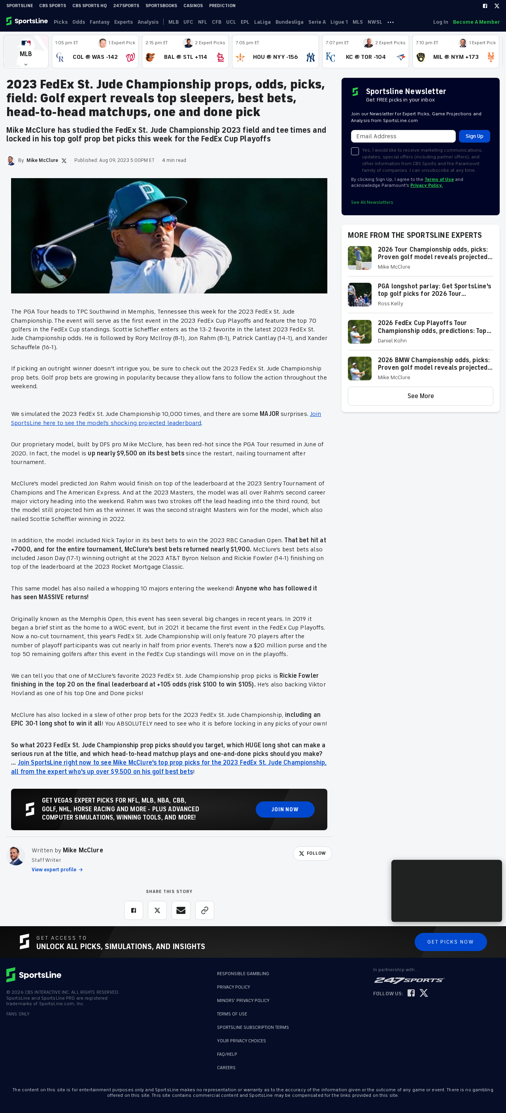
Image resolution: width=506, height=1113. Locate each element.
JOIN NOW (285, 809)
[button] (26, 51)
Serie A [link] (317, 22)
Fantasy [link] (100, 22)
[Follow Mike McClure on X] (64, 161)
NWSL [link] (375, 22)
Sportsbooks (161, 6)
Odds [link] (78, 22)
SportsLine (19, 6)
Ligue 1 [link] (339, 22)
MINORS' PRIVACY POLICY (243, 1001)
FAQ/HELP (227, 1050)
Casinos (193, 6)
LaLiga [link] (262, 22)
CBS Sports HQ (89, 6)
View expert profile (54, 870)
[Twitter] (497, 6)
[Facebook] (485, 6)
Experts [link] (123, 22)
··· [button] (390, 21)
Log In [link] (440, 22)
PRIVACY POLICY (233, 987)
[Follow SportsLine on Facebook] (411, 993)
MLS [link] (358, 22)
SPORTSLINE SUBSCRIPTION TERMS (253, 1027)
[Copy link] (204, 910)
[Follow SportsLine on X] (424, 993)
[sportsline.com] (27, 21)
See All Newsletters (372, 202)
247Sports (126, 6)
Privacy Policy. (426, 185)
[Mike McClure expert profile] (15, 855)
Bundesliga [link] (290, 22)
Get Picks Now (450, 941)
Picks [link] (61, 22)
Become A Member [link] (476, 22)
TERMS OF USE (232, 1014)
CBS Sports (52, 6)
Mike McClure (83, 850)
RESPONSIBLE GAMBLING (243, 974)
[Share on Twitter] (157, 910)
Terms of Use (439, 179)
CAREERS (226, 1064)
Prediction (222, 6)
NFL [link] (202, 22)
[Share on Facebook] (133, 910)
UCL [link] (231, 22)
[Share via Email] (181, 910)
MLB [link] (173, 22)
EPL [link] (245, 22)
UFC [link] (188, 22)
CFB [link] (216, 22)
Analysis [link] (148, 22)
